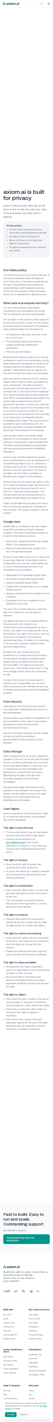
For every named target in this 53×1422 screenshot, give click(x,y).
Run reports (8, 1365)
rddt (6, 1291)
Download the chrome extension (20, 1239)
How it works (34, 1318)
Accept (10, 1415)
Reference (33, 1331)
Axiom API (33, 1358)
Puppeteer (33, 1366)
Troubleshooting (36, 1335)
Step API (7, 1331)
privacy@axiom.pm (15, 842)
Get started (8, 1356)
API (30, 1394)
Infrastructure (9, 1338)
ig (31, 1291)
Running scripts (10, 1361)
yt (15, 1291)
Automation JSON (36, 1374)
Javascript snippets (37, 1370)
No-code (7, 1314)
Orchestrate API (10, 1335)
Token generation (10, 1369)
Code (5, 1318)
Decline (23, 1415)
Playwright (33, 1362)
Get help (7, 1390)
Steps (31, 1390)
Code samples (9, 1373)
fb (23, 1291)
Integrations (34, 1327)
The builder (33, 1314)
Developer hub (35, 1354)
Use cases (33, 1323)
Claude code (8, 1323)
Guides (32, 1398)
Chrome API (8, 1327)
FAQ (5, 1394)
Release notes (35, 1338)
